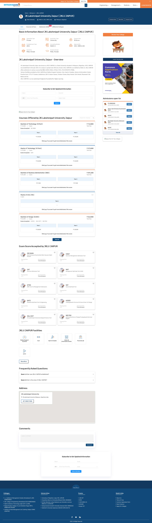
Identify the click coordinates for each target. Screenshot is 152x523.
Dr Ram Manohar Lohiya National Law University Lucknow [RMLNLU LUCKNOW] (57, 502)
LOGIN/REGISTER (146, 5)
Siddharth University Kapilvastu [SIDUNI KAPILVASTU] (56, 508)
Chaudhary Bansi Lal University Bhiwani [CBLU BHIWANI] (56, 500)
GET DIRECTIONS (27, 401)
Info (22, 27)
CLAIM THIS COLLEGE (118, 59)
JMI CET (81, 498)
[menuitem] (104, 5)
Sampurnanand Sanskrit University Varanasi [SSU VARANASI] (57, 505)
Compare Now (112, 19)
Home (26, 13)
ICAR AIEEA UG (83, 502)
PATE (80, 500)
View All (57, 239)
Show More (24, 361)
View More (76, 487)
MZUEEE (81, 504)
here (45, 141)
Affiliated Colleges (58, 27)
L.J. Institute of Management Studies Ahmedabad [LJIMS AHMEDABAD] (19, 498)
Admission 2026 (44, 27)
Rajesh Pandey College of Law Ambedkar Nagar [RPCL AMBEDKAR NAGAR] (18, 506)
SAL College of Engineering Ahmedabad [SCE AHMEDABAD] (19, 501)
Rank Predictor (120, 504)
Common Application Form (123, 502)
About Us (119, 498)
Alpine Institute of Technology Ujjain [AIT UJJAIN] (17, 503)
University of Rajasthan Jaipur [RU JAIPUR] (53, 498)
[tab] (22, 27)
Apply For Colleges (121, 506)
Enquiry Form (129, 19)
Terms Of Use (120, 500)
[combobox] (53, 5)
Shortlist (121, 19)
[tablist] (76, 27)
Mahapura (32, 13)
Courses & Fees (31, 27)
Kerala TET (82, 506)
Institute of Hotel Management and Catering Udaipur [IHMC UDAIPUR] (19, 510)
